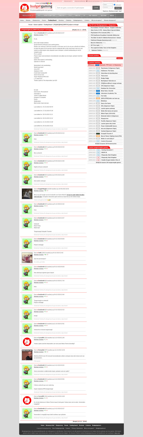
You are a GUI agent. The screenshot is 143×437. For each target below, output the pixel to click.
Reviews (61, 20)
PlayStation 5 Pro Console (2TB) (102, 32)
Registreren (105, 11)
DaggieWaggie (42, 189)
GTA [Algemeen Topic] (107, 86)
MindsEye (102, 101)
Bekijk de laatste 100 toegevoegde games (108, 162)
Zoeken (119, 58)
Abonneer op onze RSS (109, 1)
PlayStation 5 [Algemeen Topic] (110, 68)
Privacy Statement (77, 428)
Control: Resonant (104, 141)
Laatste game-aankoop (108, 108)
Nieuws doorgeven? (110, 20)
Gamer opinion (38, 24)
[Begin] (74, 29)
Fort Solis (102, 96)
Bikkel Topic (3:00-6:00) (108, 113)
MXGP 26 (104, 152)
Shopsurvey (36, 20)
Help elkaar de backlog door (109, 73)
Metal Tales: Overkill (105, 91)
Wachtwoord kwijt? (113, 11)
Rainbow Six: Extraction (106, 88)
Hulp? (120, 11)
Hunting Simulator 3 (107, 150)
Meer (112, 16)
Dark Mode (121, 1)
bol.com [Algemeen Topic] (108, 128)
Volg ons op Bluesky (80, 1)
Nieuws (28, 20)
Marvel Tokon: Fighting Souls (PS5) (111, 136)
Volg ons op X (67, 1)
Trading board (74, 425)
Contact (87, 20)
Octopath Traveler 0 (105, 133)
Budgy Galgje (105, 78)
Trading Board (52, 20)
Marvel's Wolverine (98, 42)
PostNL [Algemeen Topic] (108, 121)
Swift (39, 253)
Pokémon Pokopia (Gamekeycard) (104, 40)
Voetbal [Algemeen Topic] (108, 131)
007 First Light (97, 45)
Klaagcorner (104, 118)
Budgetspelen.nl (100, 428)
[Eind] (84, 29)
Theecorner (104, 76)
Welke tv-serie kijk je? (107, 138)
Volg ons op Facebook (93, 1)
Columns (68, 20)
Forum (44, 20)
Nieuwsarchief (50, 425)
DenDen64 (41, 33)
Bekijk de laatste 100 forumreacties (106, 143)
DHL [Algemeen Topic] (107, 106)
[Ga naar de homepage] (36, 8)
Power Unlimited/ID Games (109, 126)
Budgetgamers (77, 20)
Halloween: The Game (105, 70)
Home (22, 20)
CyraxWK (41, 337)
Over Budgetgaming (58, 428)
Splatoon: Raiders (99, 50)
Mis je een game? (96, 20)
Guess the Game (106, 103)
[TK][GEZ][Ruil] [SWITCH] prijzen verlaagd (65, 24)
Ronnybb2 (41, 350)
